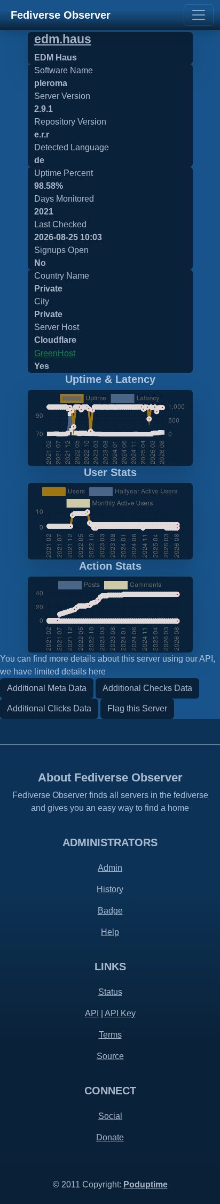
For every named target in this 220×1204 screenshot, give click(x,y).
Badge (110, 910)
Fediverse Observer (61, 15)
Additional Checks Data (147, 688)
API (92, 1013)
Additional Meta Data (47, 688)
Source (110, 1056)
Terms (110, 1034)
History (110, 889)
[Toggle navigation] (199, 15)
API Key (120, 1013)
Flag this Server (137, 708)
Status (110, 991)
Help (110, 932)
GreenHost (54, 353)
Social (110, 1116)
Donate (110, 1137)
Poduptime (145, 1184)
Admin (110, 867)
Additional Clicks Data (49, 708)
